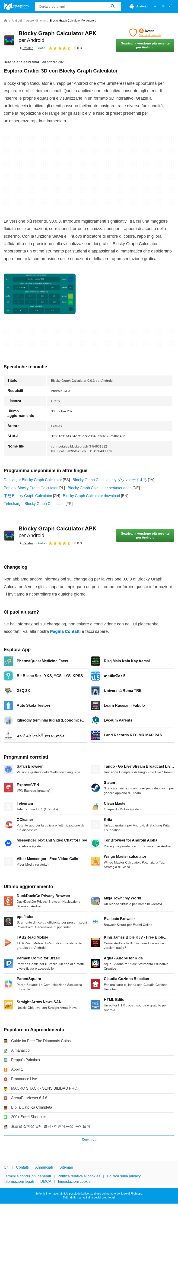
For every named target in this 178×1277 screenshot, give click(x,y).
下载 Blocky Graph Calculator (28, 496)
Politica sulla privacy (124, 1176)
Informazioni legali (19, 1181)
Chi (7, 1167)
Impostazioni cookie (74, 1181)
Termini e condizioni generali (27, 1176)
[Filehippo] (16, 6)
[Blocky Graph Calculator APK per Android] (9, 40)
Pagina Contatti (65, 631)
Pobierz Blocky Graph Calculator (30, 488)
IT (163, 6)
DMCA (45, 1181)
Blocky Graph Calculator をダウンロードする (110, 480)
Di (26, 48)
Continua (89, 1139)
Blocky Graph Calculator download (91, 496)
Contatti (22, 1167)
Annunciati (44, 1167)
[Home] (5, 21)
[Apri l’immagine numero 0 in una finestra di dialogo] (40, 294)
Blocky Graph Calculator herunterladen (100, 488)
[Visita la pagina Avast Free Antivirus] (145, 32)
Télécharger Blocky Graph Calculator (34, 504)
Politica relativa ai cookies (78, 1176)
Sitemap (66, 1167)
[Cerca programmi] (113, 6)
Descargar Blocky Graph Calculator (33, 480)
